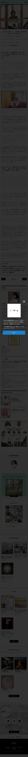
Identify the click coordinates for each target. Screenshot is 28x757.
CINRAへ (14, 332)
